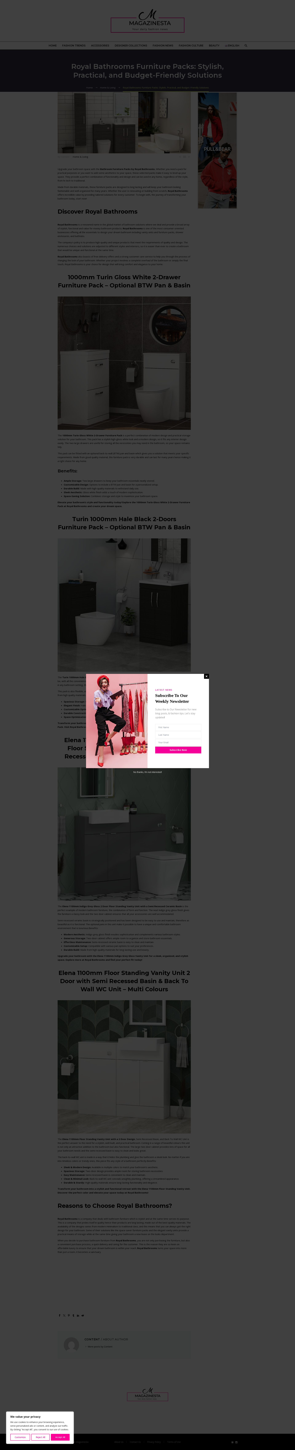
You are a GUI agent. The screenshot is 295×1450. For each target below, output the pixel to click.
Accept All (60, 1437)
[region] (40, 1428)
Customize (20, 1437)
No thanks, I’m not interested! (147, 772)
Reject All (40, 1437)
